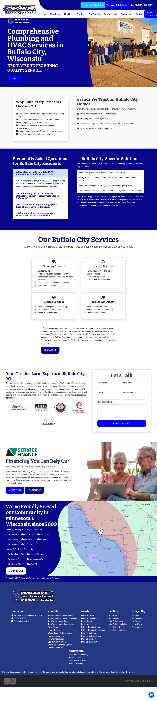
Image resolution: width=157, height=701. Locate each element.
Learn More (34, 490)
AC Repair (113, 615)
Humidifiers (137, 624)
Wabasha (28, 539)
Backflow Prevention (57, 642)
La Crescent (29, 534)
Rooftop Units (75, 657)
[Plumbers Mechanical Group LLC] (20, 9)
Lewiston (14, 544)
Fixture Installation (56, 639)
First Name (102, 383)
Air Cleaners (137, 618)
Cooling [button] (81, 14)
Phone (100, 392)
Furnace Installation (89, 618)
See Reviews (21, 22)
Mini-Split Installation (90, 642)
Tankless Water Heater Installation (62, 618)
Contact (139, 14)
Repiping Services (56, 636)
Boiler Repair (86, 621)
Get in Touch (15, 78)
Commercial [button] (110, 14)
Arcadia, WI (15, 559)
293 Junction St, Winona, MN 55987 (28, 615)
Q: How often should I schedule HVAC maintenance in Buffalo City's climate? (35, 173)
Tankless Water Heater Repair (60, 615)
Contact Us (50, 350)
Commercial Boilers (77, 660)
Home (45, 14)
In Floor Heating (76, 663)
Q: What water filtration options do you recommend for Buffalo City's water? (35, 214)
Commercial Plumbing (78, 654)
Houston (14, 539)
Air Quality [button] (94, 14)
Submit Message (122, 423)
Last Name (127, 383)
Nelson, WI (15, 564)
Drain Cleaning (54, 627)
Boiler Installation (88, 624)
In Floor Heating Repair (91, 627)
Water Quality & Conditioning (60, 633)
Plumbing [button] (55, 14)
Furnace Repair (87, 615)
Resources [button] (126, 14)
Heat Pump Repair (89, 633)
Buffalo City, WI (17, 554)
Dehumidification (139, 627)
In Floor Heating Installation (93, 630)
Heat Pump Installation (91, 636)
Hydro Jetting (54, 630)
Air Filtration (137, 615)
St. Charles (28, 544)
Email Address (129, 392)
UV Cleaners (137, 621)
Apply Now (15, 490)
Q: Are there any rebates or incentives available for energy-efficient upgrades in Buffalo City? (37, 195)
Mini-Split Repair (88, 639)
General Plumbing (55, 648)
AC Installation (115, 618)
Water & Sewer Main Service (60, 645)
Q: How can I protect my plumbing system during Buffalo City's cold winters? (36, 205)
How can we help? (105, 402)
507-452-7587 (19, 618)
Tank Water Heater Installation (61, 624)
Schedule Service (21, 621)
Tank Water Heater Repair (59, 621)
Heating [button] (68, 14)
